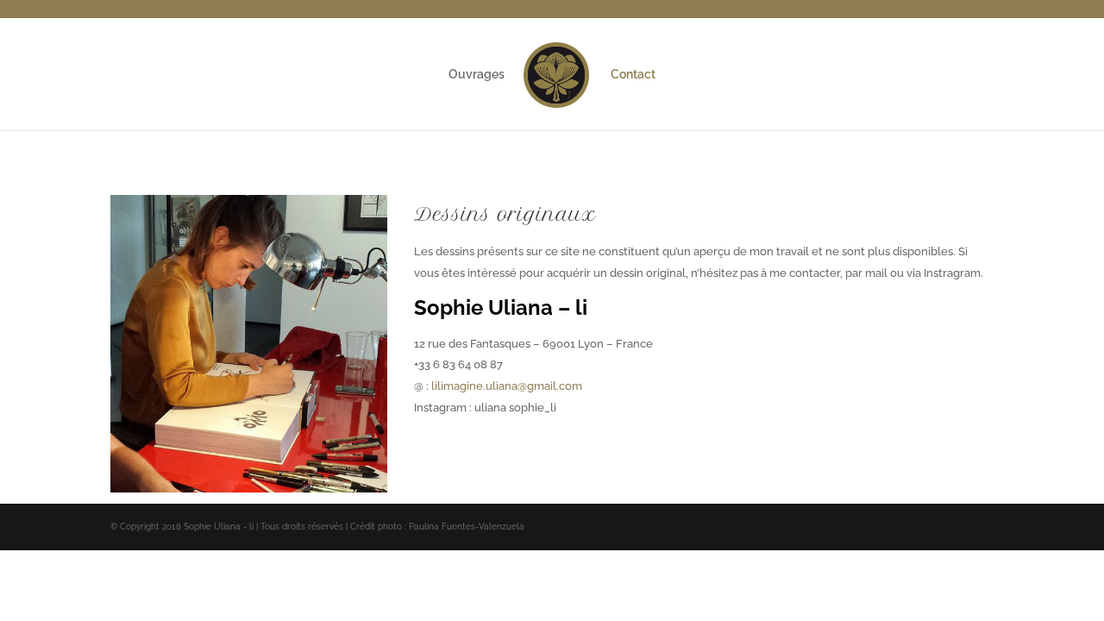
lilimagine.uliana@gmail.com (506, 386)
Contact (633, 74)
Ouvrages (476, 74)
